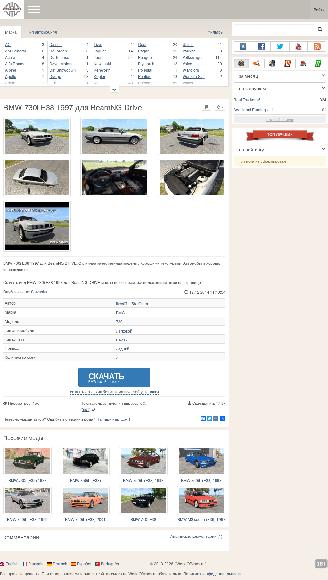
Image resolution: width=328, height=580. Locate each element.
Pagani (144, 50)
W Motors (191, 70)
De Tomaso (59, 57)
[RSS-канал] (317, 46)
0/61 (85, 409)
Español (84, 563)
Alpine (10, 70)
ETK (53, 82)
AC (8, 44)
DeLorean (58, 50)
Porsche (145, 82)
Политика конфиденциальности (212, 573)
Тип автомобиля (42, 32)
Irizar (98, 44)
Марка (11, 32)
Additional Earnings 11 (253, 109)
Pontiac (144, 76)
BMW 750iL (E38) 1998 (143, 480)
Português (110, 563)
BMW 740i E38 (143, 519)
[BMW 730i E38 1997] (37, 226)
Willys (188, 82)
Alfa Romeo (15, 63)
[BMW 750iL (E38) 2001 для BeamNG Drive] (85, 500)
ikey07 (121, 303)
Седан (122, 339)
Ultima (188, 44)
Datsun (55, 44)
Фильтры (216, 32)
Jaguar (100, 50)
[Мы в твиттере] (280, 46)
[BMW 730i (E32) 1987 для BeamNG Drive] (27, 461)
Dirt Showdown (62, 70)
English (12, 563)
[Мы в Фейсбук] (261, 46)
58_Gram (140, 303)
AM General (15, 50)
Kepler (99, 76)
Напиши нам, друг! (113, 419)
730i (120, 321)
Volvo (187, 63)
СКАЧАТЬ (106, 377)
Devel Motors (60, 63)
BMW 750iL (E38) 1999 (27, 519)
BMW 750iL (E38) (85, 480)
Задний (122, 348)
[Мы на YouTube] (298, 46)
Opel (142, 44)
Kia (97, 82)
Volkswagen (193, 57)
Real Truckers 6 (247, 99)
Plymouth (146, 63)
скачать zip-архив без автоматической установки (114, 391)
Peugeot (145, 57)
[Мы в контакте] (243, 46)
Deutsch (60, 563)
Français (35, 563)
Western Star (194, 76)
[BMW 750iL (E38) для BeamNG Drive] (85, 461)
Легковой (124, 331)
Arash (10, 82)
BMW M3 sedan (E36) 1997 (201, 519)
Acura (10, 57)
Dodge (55, 76)
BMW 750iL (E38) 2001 (85, 519)
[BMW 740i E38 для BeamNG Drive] (143, 500)
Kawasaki (102, 63)
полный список (280, 119)
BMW (120, 312)
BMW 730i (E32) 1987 (27, 480)
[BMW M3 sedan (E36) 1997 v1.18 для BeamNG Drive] (201, 500)
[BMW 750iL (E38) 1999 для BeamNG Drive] (27, 500)
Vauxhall (190, 50)
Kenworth (102, 70)
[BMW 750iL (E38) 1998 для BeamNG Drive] (201, 461)
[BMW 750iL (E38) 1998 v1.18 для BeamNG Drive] (143, 461)
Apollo (10, 76)
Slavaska (39, 291)
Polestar (145, 70)
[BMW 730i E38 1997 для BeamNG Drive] (37, 136)
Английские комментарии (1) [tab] (196, 536)
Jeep (98, 57)
